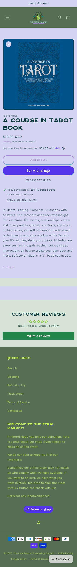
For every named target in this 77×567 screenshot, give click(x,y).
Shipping (7, 141)
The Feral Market (22, 553)
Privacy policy (19, 559)
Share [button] (10, 267)
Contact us (14, 410)
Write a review (38, 336)
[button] (7, 17)
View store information (21, 199)
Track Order (15, 393)
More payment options (38, 179)
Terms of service (39, 559)
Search (12, 368)
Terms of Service (18, 402)
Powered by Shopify (44, 553)
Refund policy (16, 385)
